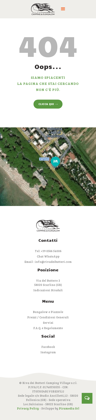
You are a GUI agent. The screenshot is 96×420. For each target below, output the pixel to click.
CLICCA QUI (46, 103)
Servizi (48, 323)
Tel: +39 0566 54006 (48, 251)
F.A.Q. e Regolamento (48, 328)
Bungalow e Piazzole (48, 312)
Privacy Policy (28, 408)
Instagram (48, 352)
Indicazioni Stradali (48, 290)
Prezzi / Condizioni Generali (48, 317)
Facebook (48, 347)
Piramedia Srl (69, 408)
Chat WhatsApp (48, 256)
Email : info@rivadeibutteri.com (48, 262)
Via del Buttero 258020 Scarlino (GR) (48, 283)
